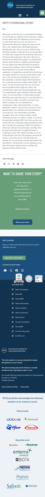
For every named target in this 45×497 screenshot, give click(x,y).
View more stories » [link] (22, 209)
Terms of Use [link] (25, 387)
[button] (19, 15)
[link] (42, 13)
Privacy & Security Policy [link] (10, 387)
